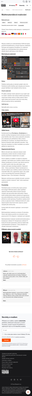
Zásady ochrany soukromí (8, 358)
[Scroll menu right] (30, 5)
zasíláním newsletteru (20, 337)
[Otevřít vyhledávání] (24, 1)
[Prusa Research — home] (3, 5)
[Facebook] (11, 379)
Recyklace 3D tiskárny (7, 367)
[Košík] (29, 1)
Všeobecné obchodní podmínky (9, 353)
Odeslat (6, 340)
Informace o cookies (6, 360)
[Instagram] (14, 379)
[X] (17, 379)
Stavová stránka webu (7, 364)
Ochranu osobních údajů (13, 344)
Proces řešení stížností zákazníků (10, 362)
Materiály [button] (21, 5)
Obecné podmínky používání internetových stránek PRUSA (14, 355)
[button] (3, 34)
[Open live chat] (28, 392)
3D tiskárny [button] (13, 5)
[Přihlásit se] (26, 1)
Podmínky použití (23, 344)
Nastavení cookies (6, 365)
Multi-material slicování (17, 9)
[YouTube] (20, 379)
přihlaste (24, 264)
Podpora (8, 9)
